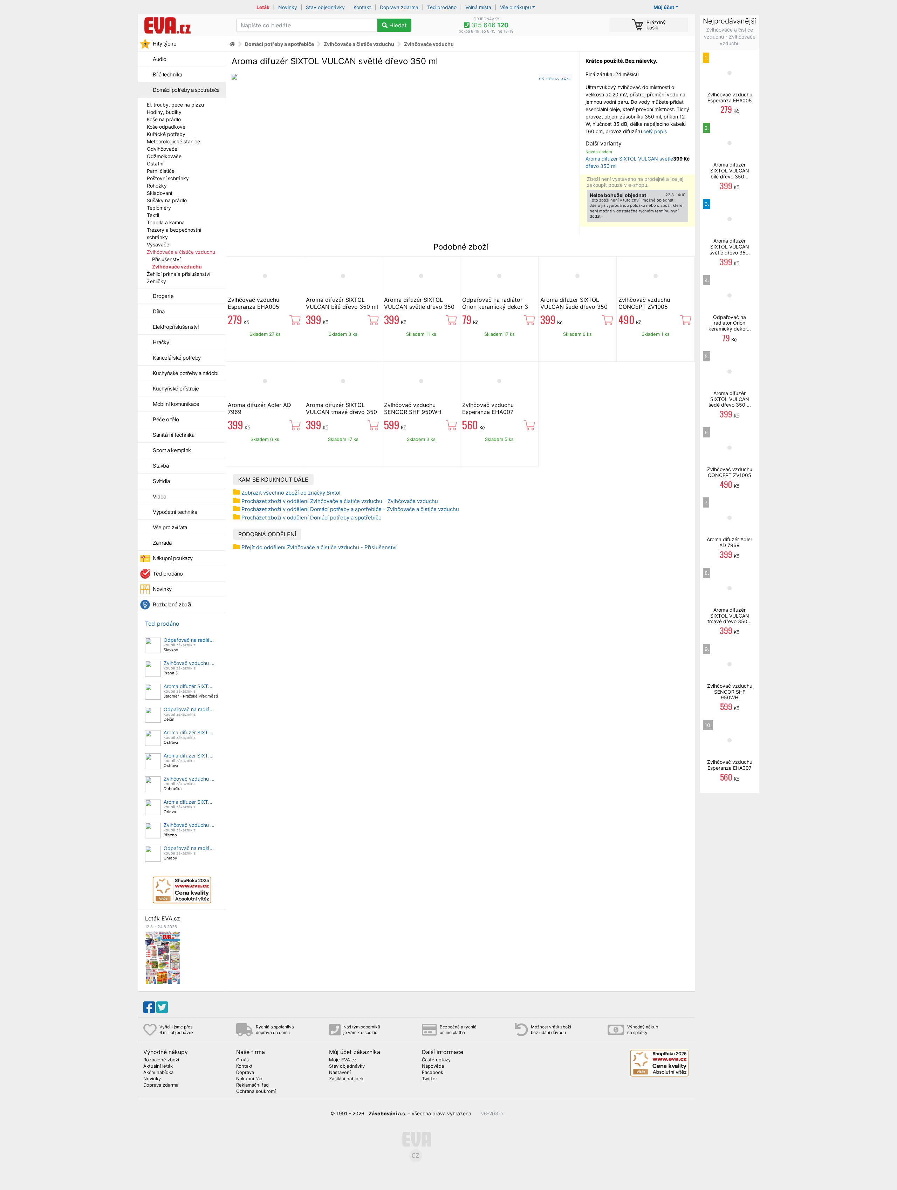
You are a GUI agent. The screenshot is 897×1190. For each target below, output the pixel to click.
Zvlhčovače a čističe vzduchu (181, 252)
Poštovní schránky (168, 178)
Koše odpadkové (166, 127)
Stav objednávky (325, 7)
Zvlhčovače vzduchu (177, 267)
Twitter (429, 1078)
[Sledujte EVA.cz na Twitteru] (162, 1007)
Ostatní (155, 163)
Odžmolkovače (164, 156)
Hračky (161, 342)
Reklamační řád (252, 1085)
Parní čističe (160, 171)
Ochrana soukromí (256, 1091)
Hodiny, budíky (164, 112)
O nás (242, 1060)
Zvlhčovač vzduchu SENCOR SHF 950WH (412, 408)
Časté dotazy (436, 1060)
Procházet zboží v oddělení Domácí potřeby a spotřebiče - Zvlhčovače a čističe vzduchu (350, 509)
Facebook (432, 1072)
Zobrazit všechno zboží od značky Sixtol (291, 492)
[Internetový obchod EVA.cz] (184, 25)
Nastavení (340, 1072)
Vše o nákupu (515, 7)
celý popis (655, 131)
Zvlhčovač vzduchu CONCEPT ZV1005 (644, 303)
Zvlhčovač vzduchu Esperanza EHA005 (253, 303)
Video (159, 496)
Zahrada (162, 542)
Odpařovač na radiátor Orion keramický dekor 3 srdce (495, 306)
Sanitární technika (173, 434)
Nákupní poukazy (173, 558)
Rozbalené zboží (172, 604)
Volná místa (478, 7)
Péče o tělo (166, 419)
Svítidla (161, 481)
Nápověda (433, 1066)
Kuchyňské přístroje (176, 388)
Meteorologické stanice (173, 141)
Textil (153, 215)
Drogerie (163, 296)
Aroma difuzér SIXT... (188, 686)
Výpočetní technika (175, 512)
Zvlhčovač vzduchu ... (189, 663)
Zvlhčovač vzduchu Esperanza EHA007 (488, 408)
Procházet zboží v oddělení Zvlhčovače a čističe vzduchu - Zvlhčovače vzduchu (339, 501)
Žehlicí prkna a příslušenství (178, 274)
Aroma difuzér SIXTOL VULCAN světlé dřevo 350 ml (419, 306)
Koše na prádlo (164, 119)
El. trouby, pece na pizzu (175, 105)
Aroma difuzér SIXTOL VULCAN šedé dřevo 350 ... (729, 399)
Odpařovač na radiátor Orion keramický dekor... (729, 323)
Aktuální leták (158, 1066)
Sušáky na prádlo (167, 200)
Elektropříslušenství (176, 327)
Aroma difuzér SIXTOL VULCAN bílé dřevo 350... (729, 170)
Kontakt (362, 7)
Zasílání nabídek (346, 1078)
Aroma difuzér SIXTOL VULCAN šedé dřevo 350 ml (574, 306)
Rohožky (157, 186)
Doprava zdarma (399, 7)
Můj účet (663, 7)
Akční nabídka (158, 1072)
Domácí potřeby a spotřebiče (186, 90)
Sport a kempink (172, 450)
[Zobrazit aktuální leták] (162, 957)
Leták (262, 7)
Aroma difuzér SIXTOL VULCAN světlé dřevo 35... (730, 247)
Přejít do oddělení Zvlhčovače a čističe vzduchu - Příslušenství (319, 547)
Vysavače (158, 244)
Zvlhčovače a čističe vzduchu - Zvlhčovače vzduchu (729, 36)
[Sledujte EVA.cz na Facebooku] (149, 1007)
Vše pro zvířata (170, 527)
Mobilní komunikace (176, 404)
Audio (159, 59)
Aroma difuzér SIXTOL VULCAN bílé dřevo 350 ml (342, 303)
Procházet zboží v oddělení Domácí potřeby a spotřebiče (311, 517)
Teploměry (159, 208)
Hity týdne (164, 43)
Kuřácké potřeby (166, 134)
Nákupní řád (249, 1078)
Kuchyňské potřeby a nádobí (185, 373)
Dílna (159, 311)
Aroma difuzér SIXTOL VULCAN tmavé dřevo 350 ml (341, 411)
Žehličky (156, 281)
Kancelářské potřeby (177, 357)
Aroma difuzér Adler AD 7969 (729, 542)
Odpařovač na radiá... (189, 640)
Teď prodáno (442, 7)
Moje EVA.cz (342, 1060)
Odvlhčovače (162, 149)
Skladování (159, 193)
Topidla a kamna (166, 222)
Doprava (245, 1072)
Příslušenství (166, 259)
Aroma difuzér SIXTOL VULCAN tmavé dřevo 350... (729, 616)
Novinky (287, 7)
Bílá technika (167, 74)
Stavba (161, 465)
